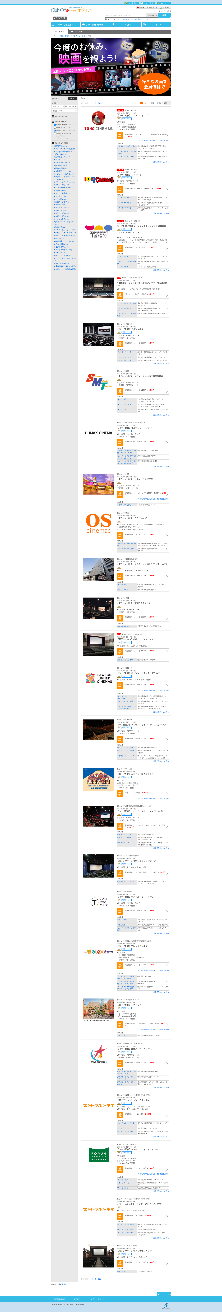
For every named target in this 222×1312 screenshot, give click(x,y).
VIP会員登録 (132, 3)
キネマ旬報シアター (124, 1271)
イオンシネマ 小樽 (124, 352)
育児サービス (61, 213)
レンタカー (60, 196)
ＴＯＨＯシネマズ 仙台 (125, 156)
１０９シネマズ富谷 (124, 197)
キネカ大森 (121, 925)
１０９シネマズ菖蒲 (124, 203)
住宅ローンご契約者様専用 (66, 269)
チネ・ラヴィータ (123, 1183)
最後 (99, 103)
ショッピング (62, 219)
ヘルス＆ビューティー (65, 230)
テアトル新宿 (122, 920)
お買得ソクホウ (62, 202)
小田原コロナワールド (125, 834)
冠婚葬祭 (60, 227)
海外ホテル (60, 190)
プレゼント (60, 160)
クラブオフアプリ (62, 255)
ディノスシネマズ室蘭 (125, 747)
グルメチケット (62, 185)
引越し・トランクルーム (65, 233)
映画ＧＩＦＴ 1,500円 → (136, 793)
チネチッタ (121, 1035)
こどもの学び (61, 247)
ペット (59, 238)
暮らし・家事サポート (65, 235)
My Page (164, 7)
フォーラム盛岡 (122, 1180)
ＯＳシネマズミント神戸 (125, 549)
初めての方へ (151, 7)
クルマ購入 (61, 199)
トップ (53, 36)
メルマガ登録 (148, 3)
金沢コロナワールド (124, 837)
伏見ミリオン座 (122, 590)
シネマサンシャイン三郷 (125, 756)
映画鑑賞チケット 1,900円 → (138, 1215)
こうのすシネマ (122, 256)
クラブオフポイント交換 (65, 149)
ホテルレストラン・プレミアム (65, 178)
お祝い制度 (60, 252)
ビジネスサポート (63, 250)
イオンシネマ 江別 (124, 357)
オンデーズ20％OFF (123, 19)
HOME (140, 7)
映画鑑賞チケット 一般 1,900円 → (139, 965)
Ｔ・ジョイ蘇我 (122, 267)
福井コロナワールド (124, 843)
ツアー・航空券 (62, 193)
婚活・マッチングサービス (65, 223)
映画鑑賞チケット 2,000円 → (138, 1114)
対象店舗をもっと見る (161, 162)
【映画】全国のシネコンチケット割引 (72, 36)
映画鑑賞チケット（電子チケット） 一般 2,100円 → (145, 1025)
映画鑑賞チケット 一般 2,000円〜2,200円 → (143, 188)
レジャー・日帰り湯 (65, 174)
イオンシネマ (62, 138)
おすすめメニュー (62, 157)
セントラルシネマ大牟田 (125, 1123)
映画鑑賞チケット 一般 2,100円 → (139, 390)
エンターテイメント (64, 188)
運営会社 (101, 1299)
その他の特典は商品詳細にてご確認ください (153, 140)
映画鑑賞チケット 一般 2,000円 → (139, 343)
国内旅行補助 (61, 168)
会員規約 (77, 1299)
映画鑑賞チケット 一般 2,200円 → (139, 247)
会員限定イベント (63, 171)
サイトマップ (89, 1299)
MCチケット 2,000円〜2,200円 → (139, 294)
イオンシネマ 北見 (124, 360)
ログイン (163, 3)
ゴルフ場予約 (61, 210)
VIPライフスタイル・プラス (66, 259)
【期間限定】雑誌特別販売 (66, 266)
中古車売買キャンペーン (139, 19)
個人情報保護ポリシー (62, 1299)
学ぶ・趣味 (61, 244)
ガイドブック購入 (62, 162)
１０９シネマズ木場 (124, 208)
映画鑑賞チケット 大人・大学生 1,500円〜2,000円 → (145, 494)
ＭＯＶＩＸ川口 (122, 409)
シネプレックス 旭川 (125, 701)
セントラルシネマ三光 (125, 1128)
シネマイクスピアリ (124, 505)
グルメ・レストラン (65, 182)
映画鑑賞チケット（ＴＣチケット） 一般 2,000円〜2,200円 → (145, 135)
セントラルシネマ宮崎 (125, 1131)
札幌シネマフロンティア (125, 881)
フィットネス (61, 207)
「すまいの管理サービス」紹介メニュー (65, 153)
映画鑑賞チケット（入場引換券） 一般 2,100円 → (145, 872)
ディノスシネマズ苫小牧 (125, 751)
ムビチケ (60, 136)
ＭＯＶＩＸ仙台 (122, 399)
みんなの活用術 (62, 263)
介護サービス (61, 216)
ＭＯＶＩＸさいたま (124, 404)
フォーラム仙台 (122, 1188)
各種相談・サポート (64, 241)
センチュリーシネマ (124, 585)
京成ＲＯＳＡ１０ (123, 626)
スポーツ (60, 205)
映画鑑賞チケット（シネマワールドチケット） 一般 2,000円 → (145, 826)
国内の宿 (61, 146)
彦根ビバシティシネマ (125, 660)
